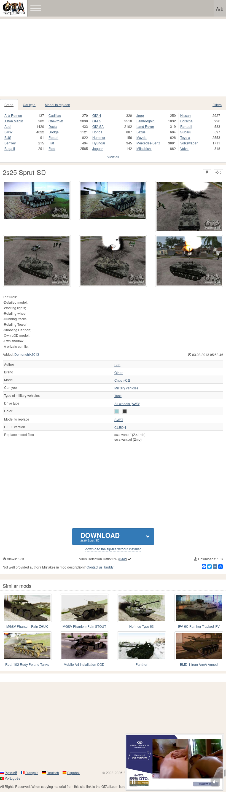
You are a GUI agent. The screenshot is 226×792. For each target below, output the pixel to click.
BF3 (117, 364)
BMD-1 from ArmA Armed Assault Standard (199, 664)
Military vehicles (126, 388)
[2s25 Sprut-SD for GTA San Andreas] (37, 200)
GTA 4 (96, 115)
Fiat (51, 143)
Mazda (141, 137)
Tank (118, 395)
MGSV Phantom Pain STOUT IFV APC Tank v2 (84, 626)
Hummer (98, 137)
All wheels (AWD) (127, 403)
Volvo (184, 148)
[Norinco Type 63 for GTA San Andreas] (141, 608)
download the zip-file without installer (113, 549)
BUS (7, 137)
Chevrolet (56, 120)
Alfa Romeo (13, 115)
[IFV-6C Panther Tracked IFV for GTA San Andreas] (199, 608)
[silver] (116, 411)
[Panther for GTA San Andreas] (141, 645)
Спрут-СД (122, 380)
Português (12, 778)
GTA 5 (96, 120)
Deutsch (53, 772)
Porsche (186, 120)
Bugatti (9, 148)
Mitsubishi (144, 148)
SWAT (118, 419)
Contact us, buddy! (100, 567)
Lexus (141, 132)
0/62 (122, 558)
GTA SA (98, 126)
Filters (217, 104)
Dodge (54, 132)
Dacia (53, 126)
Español (73, 772)
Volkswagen (189, 143)
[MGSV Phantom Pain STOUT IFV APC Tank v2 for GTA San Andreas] (84, 608)
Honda (97, 132)
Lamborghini (145, 120)
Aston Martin (13, 120)
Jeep (140, 115)
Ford (52, 148)
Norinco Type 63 (141, 626)
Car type (29, 104)
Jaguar (97, 148)
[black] (124, 411)
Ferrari (53, 137)
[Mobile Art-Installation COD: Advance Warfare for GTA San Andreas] (84, 645)
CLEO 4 (120, 427)
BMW (8, 132)
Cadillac (55, 115)
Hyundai (98, 143)
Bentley (10, 143)
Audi (7, 126)
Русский (11, 772)
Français (31, 772)
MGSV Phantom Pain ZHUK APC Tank (27, 626)
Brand (9, 104)
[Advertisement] (113, 57)
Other (118, 372)
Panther (141, 664)
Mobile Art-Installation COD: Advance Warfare (84, 664)
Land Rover (145, 126)
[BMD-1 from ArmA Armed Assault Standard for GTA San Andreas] (199, 645)
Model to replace (57, 104)
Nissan (185, 115)
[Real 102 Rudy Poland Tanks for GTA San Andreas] (27, 645)
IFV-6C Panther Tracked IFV (199, 626)
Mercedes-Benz (148, 143)
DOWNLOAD (100, 536)
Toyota (185, 137)
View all (113, 156)
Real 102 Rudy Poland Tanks (27, 664)
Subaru (185, 132)
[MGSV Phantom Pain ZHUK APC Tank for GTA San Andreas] (27, 608)
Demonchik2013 (26, 354)
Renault (186, 126)
